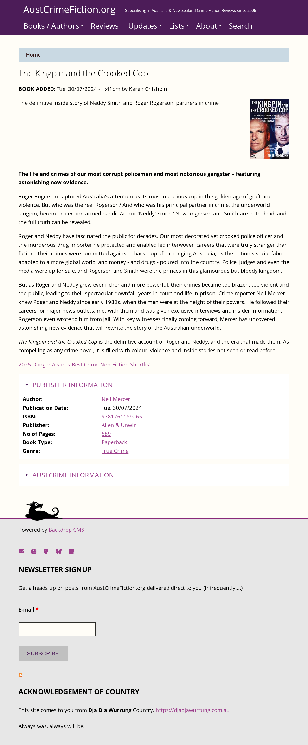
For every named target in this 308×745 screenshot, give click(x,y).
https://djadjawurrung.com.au (193, 710)
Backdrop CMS (66, 529)
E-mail (28, 609)
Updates (142, 26)
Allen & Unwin (119, 425)
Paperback (114, 442)
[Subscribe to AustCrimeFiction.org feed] (20, 675)
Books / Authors (51, 26)
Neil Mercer (116, 399)
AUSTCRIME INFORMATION (73, 475)
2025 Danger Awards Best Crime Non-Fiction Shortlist (85, 364)
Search (240, 26)
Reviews (105, 26)
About (206, 26)
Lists (177, 26)
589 (106, 433)
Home (33, 54)
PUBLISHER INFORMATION (72, 384)
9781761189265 (122, 416)
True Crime (115, 451)
